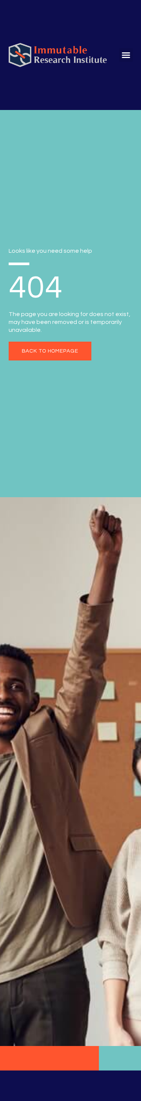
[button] (126, 55)
